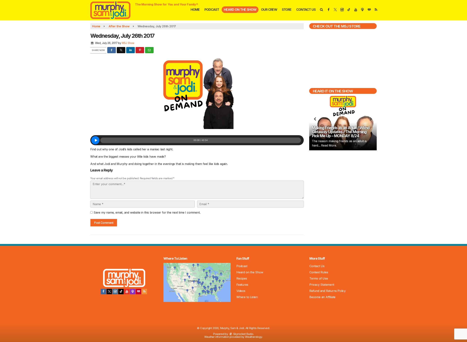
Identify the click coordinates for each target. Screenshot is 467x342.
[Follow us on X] (109, 291)
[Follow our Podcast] (132, 291)
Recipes (241, 278)
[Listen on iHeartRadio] (138, 291)
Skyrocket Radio (243, 334)
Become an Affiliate (322, 297)
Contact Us (306, 9)
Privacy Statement (321, 284)
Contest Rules (318, 272)
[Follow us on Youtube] (127, 291)
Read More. (329, 145)
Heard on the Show (240, 9)
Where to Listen (247, 297)
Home (195, 9)
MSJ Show (128, 42)
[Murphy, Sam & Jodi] (113, 10)
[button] (321, 9)
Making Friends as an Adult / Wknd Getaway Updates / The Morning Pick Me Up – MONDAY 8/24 (340, 132)
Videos (240, 291)
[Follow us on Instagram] (115, 291)
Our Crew (269, 9)
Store (287, 9)
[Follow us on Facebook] (103, 291)
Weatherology (253, 337)
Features (242, 284)
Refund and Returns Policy (327, 291)
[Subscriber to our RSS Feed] (144, 291)
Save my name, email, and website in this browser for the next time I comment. (147, 212)
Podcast (211, 9)
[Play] (95, 140)
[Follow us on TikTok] (121, 291)
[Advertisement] (343, 179)
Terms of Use (318, 278)
